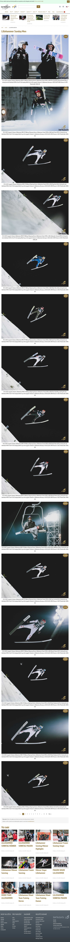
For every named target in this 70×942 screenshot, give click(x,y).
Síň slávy (14, 926)
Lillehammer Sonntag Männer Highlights (42, 845)
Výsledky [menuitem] (16, 11)
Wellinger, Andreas (39, 938)
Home (2, 27)
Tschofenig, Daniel (39, 936)
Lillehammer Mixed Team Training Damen (43, 898)
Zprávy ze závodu (4, 922)
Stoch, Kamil (38, 935)
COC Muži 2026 (27, 921)
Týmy (13, 924)
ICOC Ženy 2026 (27, 922)
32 (46, 814)
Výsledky (2, 919)
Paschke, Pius (38, 929)
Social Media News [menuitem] (60, 11)
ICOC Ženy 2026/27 (27, 933)
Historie (2, 928)
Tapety (13, 922)
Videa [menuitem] (49, 11)
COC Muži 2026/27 (27, 931)
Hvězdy (13, 928)
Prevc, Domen (38, 931)
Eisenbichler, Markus (39, 919)
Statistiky (2, 924)
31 (44, 814)
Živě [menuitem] (11, 11)
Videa (13, 917)
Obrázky (54, 921)
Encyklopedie (3, 929)
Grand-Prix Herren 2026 (28, 917)
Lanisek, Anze (38, 928)
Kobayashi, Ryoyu (39, 924)
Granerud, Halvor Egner (40, 921)
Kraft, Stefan (38, 926)
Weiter (50, 814)
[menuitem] (60, 6)
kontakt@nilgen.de (31, 821)
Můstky (2, 926)
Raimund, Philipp (39, 933)
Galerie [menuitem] (34, 11)
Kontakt (54, 920)
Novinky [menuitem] (6, 11)
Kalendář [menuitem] (22, 11)
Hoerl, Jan (37, 922)
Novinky (2, 917)
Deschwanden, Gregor (40, 917)
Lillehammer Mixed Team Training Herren (26, 898)
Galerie (6, 27)
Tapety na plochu (15, 921)
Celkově (2, 921)
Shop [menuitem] (53, 11)
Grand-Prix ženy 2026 (28, 919)
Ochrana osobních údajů (38, 1)
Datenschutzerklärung (57, 923)
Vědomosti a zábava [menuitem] (41, 11)
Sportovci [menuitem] (28, 11)
